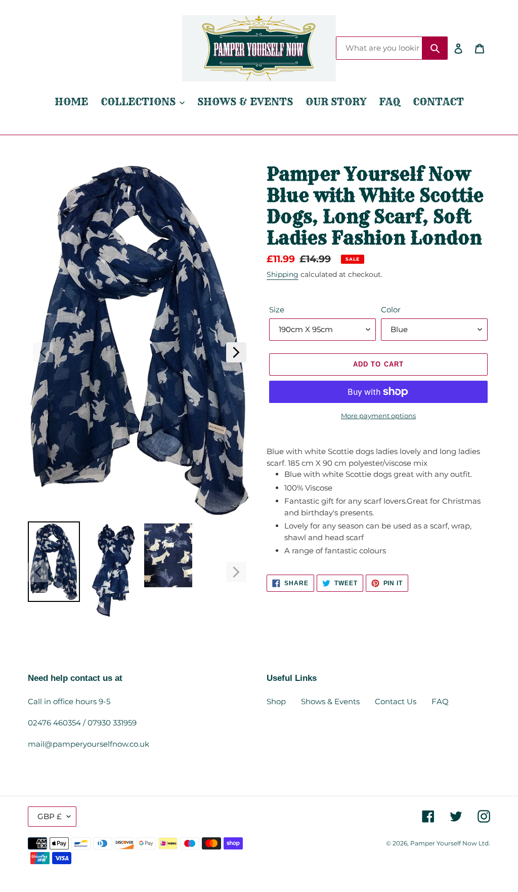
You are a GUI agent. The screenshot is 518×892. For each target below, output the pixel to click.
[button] (43, 352)
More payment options (378, 416)
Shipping (282, 274)
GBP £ (49, 816)
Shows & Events (330, 701)
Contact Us (395, 701)
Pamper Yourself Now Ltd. (450, 843)
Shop (276, 701)
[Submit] (435, 48)
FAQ (440, 701)
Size (276, 309)
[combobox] (379, 48)
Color (391, 309)
